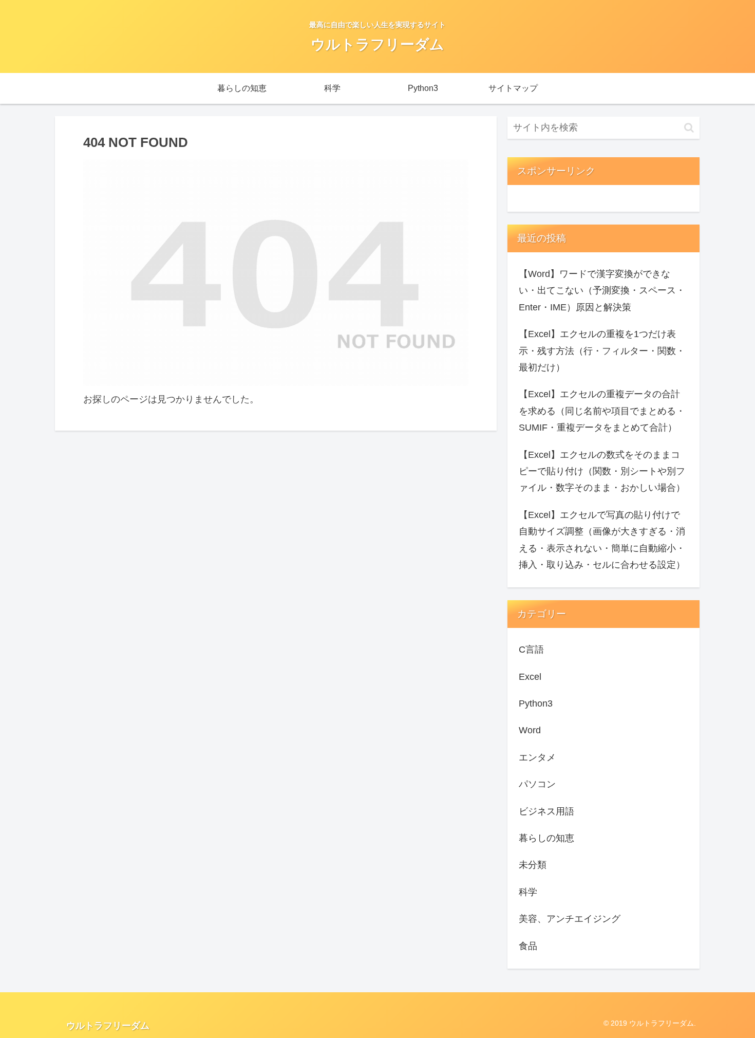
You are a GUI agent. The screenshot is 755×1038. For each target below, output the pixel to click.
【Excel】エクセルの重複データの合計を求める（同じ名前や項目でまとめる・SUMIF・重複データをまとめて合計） (602, 411)
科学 (528, 892)
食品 (528, 946)
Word (530, 730)
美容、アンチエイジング (569, 919)
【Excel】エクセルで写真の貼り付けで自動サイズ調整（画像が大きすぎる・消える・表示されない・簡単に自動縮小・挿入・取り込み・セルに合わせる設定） (602, 540)
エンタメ (537, 757)
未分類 (532, 865)
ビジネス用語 (546, 811)
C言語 (531, 649)
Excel (530, 677)
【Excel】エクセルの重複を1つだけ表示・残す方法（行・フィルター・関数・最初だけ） (602, 351)
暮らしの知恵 (546, 838)
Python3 (536, 703)
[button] (689, 128)
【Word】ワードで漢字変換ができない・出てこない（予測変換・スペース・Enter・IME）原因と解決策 (602, 290)
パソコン (537, 784)
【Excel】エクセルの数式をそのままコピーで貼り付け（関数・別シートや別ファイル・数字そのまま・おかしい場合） (602, 471)
